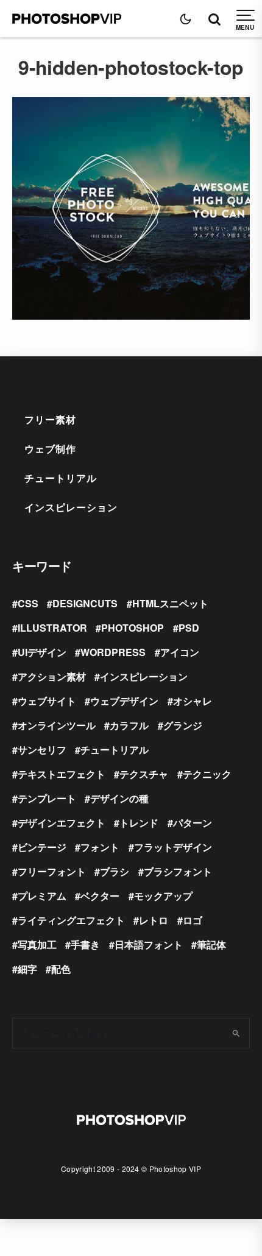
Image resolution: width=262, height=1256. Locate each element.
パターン (192, 823)
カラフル (129, 725)
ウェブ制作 (50, 449)
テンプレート (47, 798)
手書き (85, 944)
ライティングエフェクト (71, 920)
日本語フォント (149, 944)
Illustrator (52, 628)
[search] (236, 1033)
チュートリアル (60, 478)
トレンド (138, 823)
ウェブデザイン (124, 701)
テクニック (207, 774)
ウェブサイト (47, 701)
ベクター (99, 896)
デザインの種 (119, 798)
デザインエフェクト (61, 823)
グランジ (182, 725)
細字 (27, 969)
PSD (189, 628)
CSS (28, 603)
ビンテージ (42, 847)
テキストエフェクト (61, 774)
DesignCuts (85, 603)
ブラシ (114, 871)
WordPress (113, 652)
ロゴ (192, 920)
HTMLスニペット (170, 603)
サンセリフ (42, 750)
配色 (61, 969)
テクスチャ (143, 774)
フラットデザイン (173, 847)
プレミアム (42, 896)
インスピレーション (71, 507)
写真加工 (37, 944)
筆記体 (211, 944)
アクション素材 (52, 676)
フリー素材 (50, 419)
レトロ (153, 920)
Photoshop (132, 628)
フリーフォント (52, 871)
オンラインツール (57, 725)
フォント (99, 847)
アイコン (179, 652)
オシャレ (192, 701)
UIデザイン (42, 652)
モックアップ (163, 896)
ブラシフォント (178, 871)
